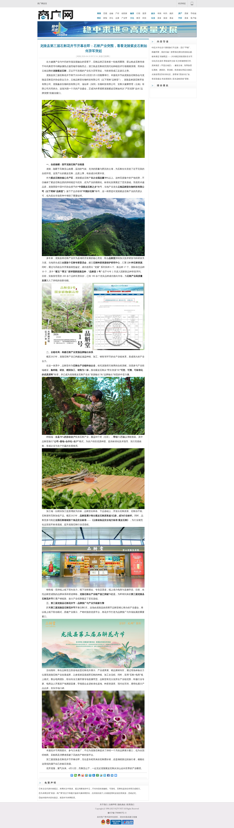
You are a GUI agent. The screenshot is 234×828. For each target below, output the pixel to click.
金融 (111, 13)
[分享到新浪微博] (83, 775)
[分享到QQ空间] (86, 775)
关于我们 (103, 804)
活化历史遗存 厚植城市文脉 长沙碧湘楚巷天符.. (172, 61)
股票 (144, 13)
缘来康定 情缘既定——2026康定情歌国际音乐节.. (172, 56)
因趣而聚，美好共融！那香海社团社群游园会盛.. (172, 52)
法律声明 (112, 804)
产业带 (124, 18)
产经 (117, 13)
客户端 (193, 18)
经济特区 (182, 3)
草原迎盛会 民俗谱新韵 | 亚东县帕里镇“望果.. (171, 79)
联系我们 (130, 804)
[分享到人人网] (93, 775)
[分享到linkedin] (112, 775)
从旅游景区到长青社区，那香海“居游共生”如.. (171, 74)
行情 (138, 13)
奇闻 (159, 13)
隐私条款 (121, 804)
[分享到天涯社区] (104, 775)
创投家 (124, 13)
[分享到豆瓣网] (97, 775)
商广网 (59, 793)
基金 (171, 18)
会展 (117, 18)
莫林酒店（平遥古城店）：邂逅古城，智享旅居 (172, 65)
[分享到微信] (75, 775)
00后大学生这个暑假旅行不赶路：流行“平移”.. (171, 47)
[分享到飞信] (101, 775)
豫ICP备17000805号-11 (117, 813)
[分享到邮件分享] (115, 775)
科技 (144, 18)
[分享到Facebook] (108, 775)
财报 (105, 18)
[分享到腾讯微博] (90, 775)
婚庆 (171, 13)
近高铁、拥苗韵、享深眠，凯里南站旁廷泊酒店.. (172, 70)
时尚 (165, 13)
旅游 (165, 18)
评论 (111, 18)
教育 (138, 18)
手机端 (193, 13)
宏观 (105, 13)
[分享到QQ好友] (79, 775)
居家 (186, 13)
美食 (159, 18)
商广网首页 (42, 3)
